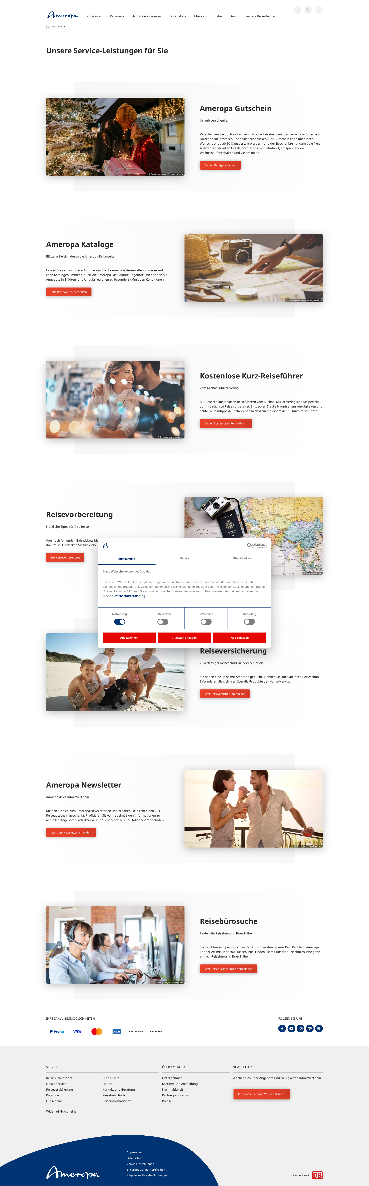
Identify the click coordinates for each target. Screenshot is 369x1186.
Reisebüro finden (114, 1095)
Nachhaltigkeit (172, 1089)
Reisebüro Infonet (59, 1078)
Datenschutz (135, 1158)
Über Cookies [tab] (242, 558)
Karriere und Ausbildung (180, 1084)
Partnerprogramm (175, 1095)
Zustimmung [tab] (126, 558)
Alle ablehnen (129, 637)
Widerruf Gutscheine (61, 1111)
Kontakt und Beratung (118, 1089)
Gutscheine (54, 1101)
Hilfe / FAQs (110, 1078)
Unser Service (56, 1084)
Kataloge (52, 1095)
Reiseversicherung (59, 1089)
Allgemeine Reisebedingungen (147, 1175)
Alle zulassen (240, 637)
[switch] (162, 622)
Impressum (134, 1152)
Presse (167, 1101)
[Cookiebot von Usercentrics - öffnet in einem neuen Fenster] (250, 545)
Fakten (107, 1084)
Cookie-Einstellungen (140, 1164)
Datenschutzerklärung (129, 596)
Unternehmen (172, 1078)
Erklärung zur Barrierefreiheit (146, 1169)
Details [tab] (184, 558)
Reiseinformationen (116, 1101)
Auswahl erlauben (184, 637)
